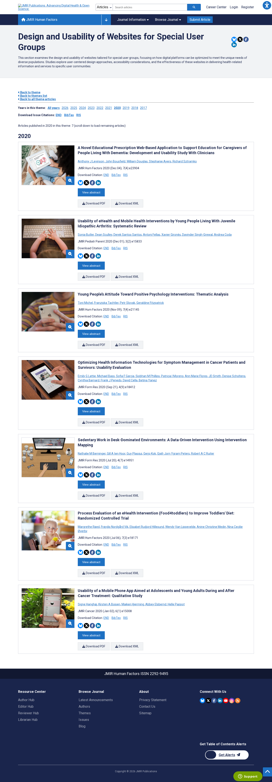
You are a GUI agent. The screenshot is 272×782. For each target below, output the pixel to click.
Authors (84, 707)
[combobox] (150, 7)
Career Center (216, 7)
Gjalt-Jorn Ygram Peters (173, 453)
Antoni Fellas (151, 234)
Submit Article (200, 20)
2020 (117, 108)
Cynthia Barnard (89, 380)
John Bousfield (115, 161)
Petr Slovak (127, 302)
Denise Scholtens (234, 376)
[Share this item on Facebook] (246, 39)
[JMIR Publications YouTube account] (225, 700)
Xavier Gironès (171, 234)
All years (54, 108)
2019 (126, 108)
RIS (78, 115)
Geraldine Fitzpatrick (150, 302)
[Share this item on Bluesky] (234, 39)
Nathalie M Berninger (92, 453)
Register (247, 7)
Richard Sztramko (184, 161)
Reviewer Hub (28, 713)
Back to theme (30, 92)
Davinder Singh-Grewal (197, 234)
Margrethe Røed (89, 526)
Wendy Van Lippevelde (180, 526)
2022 (99, 108)
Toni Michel (86, 302)
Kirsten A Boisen (109, 604)
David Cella (130, 380)
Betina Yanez (147, 380)
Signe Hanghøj (88, 604)
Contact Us (147, 707)
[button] (267, 5)
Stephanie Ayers (160, 161)
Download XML (128, 203)
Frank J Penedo (111, 380)
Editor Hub (26, 707)
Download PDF (95, 203)
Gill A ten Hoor (116, 453)
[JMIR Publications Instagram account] (231, 700)
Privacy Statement (152, 700)
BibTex (69, 115)
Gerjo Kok (150, 453)
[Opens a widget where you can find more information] (247, 776)
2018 (134, 108)
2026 (65, 108)
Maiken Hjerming (133, 604)
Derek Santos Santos (127, 234)
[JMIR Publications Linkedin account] (220, 700)
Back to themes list (33, 95)
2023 (91, 108)
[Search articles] (194, 7)
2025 (73, 108)
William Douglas (137, 161)
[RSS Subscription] (237, 700)
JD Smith (215, 376)
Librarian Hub (28, 720)
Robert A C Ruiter (202, 453)
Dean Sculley (104, 234)
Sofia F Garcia (125, 376)
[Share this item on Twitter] (240, 39)
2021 (108, 108)
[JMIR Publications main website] (54, 7)
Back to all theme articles (38, 99)
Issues (84, 720)
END (59, 115)
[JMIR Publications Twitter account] (208, 700)
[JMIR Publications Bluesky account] (202, 700)
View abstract (91, 192)
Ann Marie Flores (196, 376)
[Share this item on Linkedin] (234, 44)
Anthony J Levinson (91, 161)
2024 (82, 108)
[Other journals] (106, 20)
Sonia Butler (86, 234)
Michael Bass (105, 376)
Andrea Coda (222, 234)
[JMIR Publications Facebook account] (214, 700)
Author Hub (26, 700)
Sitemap (145, 713)
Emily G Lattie (87, 376)
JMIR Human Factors (41, 20)
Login (234, 7)
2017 (143, 108)
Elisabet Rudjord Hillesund (147, 526)
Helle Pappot (176, 604)
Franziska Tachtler (106, 302)
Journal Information (131, 20)
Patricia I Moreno (172, 376)
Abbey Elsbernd (156, 604)
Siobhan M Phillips (147, 376)
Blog (82, 726)
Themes (85, 713)
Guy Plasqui (134, 453)
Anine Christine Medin (211, 526)
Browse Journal (166, 20)
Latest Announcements (96, 700)
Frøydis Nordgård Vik (114, 526)
